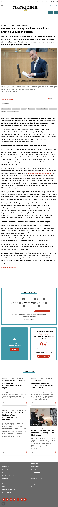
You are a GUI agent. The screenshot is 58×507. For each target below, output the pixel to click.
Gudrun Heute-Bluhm (28, 302)
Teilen (51, 98)
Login (3, 472)
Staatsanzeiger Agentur (37, 478)
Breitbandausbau (18, 299)
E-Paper (50, 12)
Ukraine (20, 306)
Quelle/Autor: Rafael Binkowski (9, 267)
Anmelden (54, 5)
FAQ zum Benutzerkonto (8, 489)
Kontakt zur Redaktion (8, 475)
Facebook (4, 499)
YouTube (14, 499)
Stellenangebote (35, 472)
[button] (3, 503)
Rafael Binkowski (7, 99)
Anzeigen (42, 1)
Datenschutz (5, 466)
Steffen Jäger (41, 302)
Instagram (11, 499)
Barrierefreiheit (35, 466)
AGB (3, 463)
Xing (18, 499)
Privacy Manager (6, 492)
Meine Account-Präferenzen (29, 319)
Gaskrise (40, 299)
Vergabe (21, 1)
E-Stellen (16, 2)
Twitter (7, 499)
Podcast (4, 484)
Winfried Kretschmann (32, 306)
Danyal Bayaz (30, 299)
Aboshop (47, 1)
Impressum (5, 469)
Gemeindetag (15, 302)
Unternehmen (4, 1)
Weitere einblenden (42, 311)
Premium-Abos (43, 334)
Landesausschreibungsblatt (38, 487)
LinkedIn (22, 499)
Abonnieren (14, 349)
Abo (56, 12)
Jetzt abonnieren (43, 356)
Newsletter (53, 1)
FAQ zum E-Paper (7, 487)
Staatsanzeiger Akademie (35, 2)
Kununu (25, 499)
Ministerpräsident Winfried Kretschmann (40, 173)
